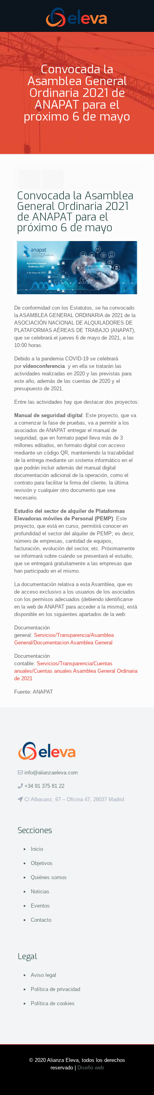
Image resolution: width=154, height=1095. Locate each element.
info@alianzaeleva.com (51, 773)
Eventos (40, 906)
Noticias (40, 892)
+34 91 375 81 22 (44, 786)
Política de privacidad (55, 989)
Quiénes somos (49, 877)
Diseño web (90, 1068)
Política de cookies (53, 1003)
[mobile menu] (143, 15)
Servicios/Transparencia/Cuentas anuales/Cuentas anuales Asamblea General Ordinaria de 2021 (75, 671)
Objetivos (42, 863)
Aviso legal (43, 975)
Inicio (37, 849)
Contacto (41, 920)
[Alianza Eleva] (77, 16)
